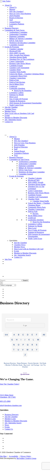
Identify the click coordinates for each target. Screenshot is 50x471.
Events (7, 115)
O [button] (18, 344)
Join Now (8, 259)
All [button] (44, 334)
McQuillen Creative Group (26, 458)
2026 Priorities (14, 16)
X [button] (32, 349)
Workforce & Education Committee (22, 43)
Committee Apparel (16, 45)
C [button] (23, 334)
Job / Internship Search (13, 120)
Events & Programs (12, 47)
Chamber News (10, 109)
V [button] (22, 349)
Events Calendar (33, 363)
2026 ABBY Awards (17, 53)
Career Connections (16, 61)
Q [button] (27, 344)
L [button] (33, 339)
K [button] (29, 339)
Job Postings (35, 365)
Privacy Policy (25, 456)
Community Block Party (18, 76)
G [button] (12, 339)
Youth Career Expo (16, 105)
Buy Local (27, 365)
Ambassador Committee (18, 34)
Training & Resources (17, 101)
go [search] (26, 325)
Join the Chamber (11, 107)
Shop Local (13, 97)
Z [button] (25, 355)
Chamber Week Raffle (17, 72)
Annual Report (14, 22)
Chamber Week (15, 70)
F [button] (36, 334)
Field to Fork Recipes (17, 82)
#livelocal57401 (15, 51)
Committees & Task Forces (15, 30)
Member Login (10, 419)
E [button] (32, 334)
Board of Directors (16, 18)
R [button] (32, 344)
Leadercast (13, 86)
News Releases (22, 363)
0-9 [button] (6, 334)
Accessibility (13, 456)
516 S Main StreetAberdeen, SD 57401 (8, 396)
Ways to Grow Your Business (20, 14)
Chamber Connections (17, 78)
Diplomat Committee (17, 36)
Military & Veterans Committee (20, 39)
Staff (11, 20)
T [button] (13, 349)
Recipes (35, 214)
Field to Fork (14, 80)
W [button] (27, 349)
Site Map (3, 456)
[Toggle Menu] (6, 135)
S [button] (36, 344)
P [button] (23, 344)
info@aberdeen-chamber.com (11, 405)
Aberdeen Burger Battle (18, 57)
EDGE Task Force (16, 41)
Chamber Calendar (16, 49)
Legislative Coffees (16, 93)
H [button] (16, 339)
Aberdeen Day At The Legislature (21, 59)
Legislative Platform (16, 24)
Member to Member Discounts (16, 118)
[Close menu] (1, 1)
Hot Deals (43, 363)
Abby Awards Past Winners (19, 55)
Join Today (6, 1)
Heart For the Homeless (22, 90)
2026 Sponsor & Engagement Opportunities (25, 103)
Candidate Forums (16, 66)
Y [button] (36, 349)
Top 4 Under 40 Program (18, 99)
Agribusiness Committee (18, 32)
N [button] (14, 344)
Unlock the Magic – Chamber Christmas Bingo (26, 74)
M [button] (38, 339)
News (7, 425)
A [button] (14, 334)
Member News (10, 111)
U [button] (18, 349)
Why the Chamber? (16, 11)
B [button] (18, 334)
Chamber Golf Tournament (19, 68)
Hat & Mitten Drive (16, 84)
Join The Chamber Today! (9, 384)
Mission (12, 9)
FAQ (11, 26)
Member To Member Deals (13, 365)
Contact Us (9, 122)
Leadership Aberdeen (17, 88)
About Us (8, 5)
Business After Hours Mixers (20, 63)
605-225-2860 (5, 401)
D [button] (27, 334)
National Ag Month (16, 95)
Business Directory (12, 28)
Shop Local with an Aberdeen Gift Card (19, 113)
